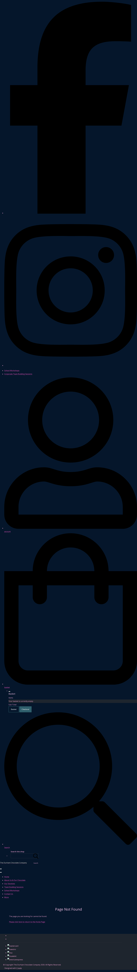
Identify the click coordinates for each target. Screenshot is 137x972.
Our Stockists (9, 883)
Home (6, 877)
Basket (13, 709)
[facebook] (70, 213)
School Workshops (11, 890)
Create (19, 968)
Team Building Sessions (13, 887)
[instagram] (70, 365)
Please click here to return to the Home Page (27, 922)
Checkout (25, 709)
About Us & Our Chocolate (14, 880)
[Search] (36, 855)
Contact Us (8, 894)
